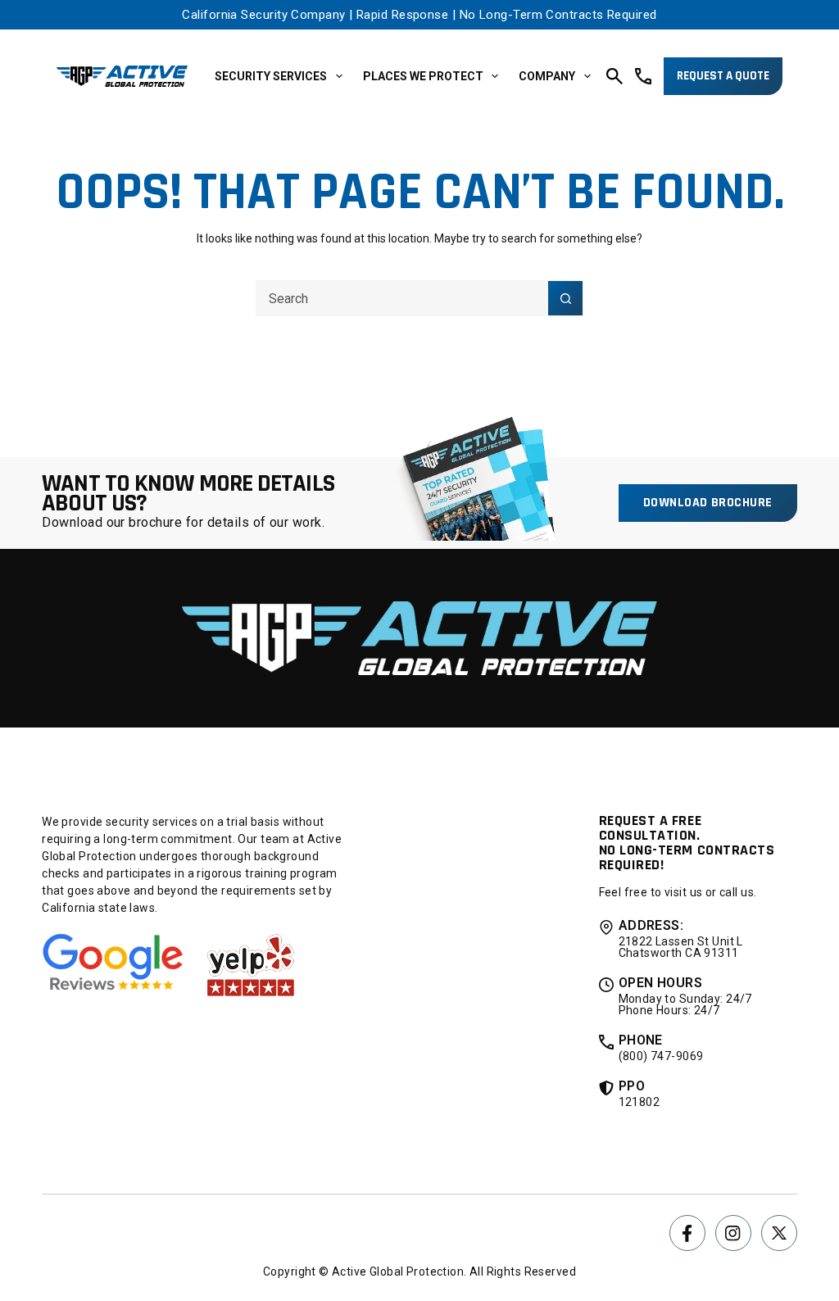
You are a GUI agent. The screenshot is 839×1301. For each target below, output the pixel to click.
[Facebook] (687, 1233)
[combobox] (402, 298)
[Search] (614, 76)
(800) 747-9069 (661, 1056)
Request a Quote (723, 76)
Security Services (271, 76)
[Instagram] (733, 1233)
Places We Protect (423, 76)
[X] (779, 1233)
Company (547, 76)
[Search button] (565, 298)
